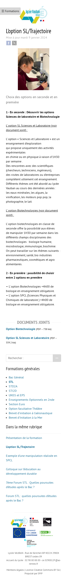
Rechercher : (16, 358)
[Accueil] (33, 13)
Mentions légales (15, 570)
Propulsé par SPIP (33, 573)
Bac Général (16, 377)
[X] (14, 43)
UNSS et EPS (17, 395)
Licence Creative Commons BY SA (42, 570)
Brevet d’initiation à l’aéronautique (30, 413)
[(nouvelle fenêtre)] (46, 532)
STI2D (13, 391)
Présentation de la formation (24, 438)
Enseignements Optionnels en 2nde (31, 399)
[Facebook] (8, 43)
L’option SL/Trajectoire (20, 447)
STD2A (13, 386)
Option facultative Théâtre (25, 408)
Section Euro (17, 404)
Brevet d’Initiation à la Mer (25, 417)
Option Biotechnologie (20, 329)
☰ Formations (10, 11)
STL (11, 382)
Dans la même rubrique (24, 426)
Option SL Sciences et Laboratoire (27, 338)
